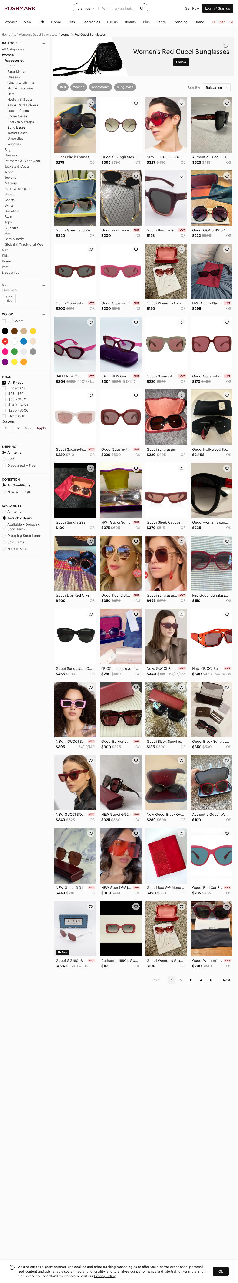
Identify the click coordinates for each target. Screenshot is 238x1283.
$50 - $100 (17, 399)
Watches (14, 144)
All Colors (15, 321)
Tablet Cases (17, 133)
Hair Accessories (20, 88)
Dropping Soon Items (24, 536)
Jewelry (10, 177)
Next (226, 980)
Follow (181, 62)
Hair (8, 233)
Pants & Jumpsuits (19, 189)
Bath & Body (14, 239)
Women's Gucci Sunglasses (38, 34)
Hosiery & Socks (20, 99)
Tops (8, 222)
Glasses (13, 77)
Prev (156, 980)
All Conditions (18, 485)
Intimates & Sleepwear (22, 161)
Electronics (10, 272)
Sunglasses (16, 127)
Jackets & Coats (17, 166)
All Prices (15, 382)
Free (10, 459)
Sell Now (192, 8)
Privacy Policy (104, 1276)
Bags (9, 150)
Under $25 (16, 388)
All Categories (13, 49)
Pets (5, 267)
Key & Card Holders (22, 105)
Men (5, 250)
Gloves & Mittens (20, 83)
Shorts (10, 200)
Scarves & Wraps (20, 122)
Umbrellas (15, 138)
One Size (9, 299)
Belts (11, 66)
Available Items (19, 518)
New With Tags (19, 492)
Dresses (11, 155)
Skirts (9, 205)
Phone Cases (17, 116)
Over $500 (16, 416)
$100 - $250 (18, 405)
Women (8, 55)
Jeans (9, 172)
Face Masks (16, 71)
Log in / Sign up (217, 8)
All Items (14, 452)
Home (6, 34)
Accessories (14, 60)
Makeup (11, 183)
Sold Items (15, 542)
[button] (86, 8)
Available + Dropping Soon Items (23, 526)
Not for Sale (17, 549)
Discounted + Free (21, 465)
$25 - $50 (16, 394)
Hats (11, 94)
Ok (220, 1271)
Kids (5, 256)
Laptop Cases (18, 111)
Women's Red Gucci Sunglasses (83, 34)
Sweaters (12, 211)
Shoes (9, 194)
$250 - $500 (18, 410)
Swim (9, 216)
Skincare (11, 228)
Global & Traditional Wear (25, 244)
